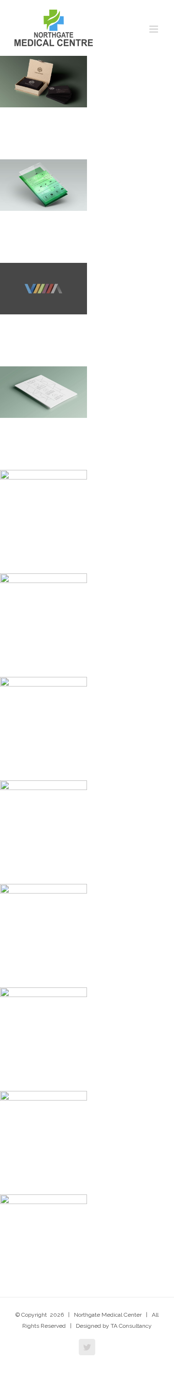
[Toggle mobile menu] (154, 29)
